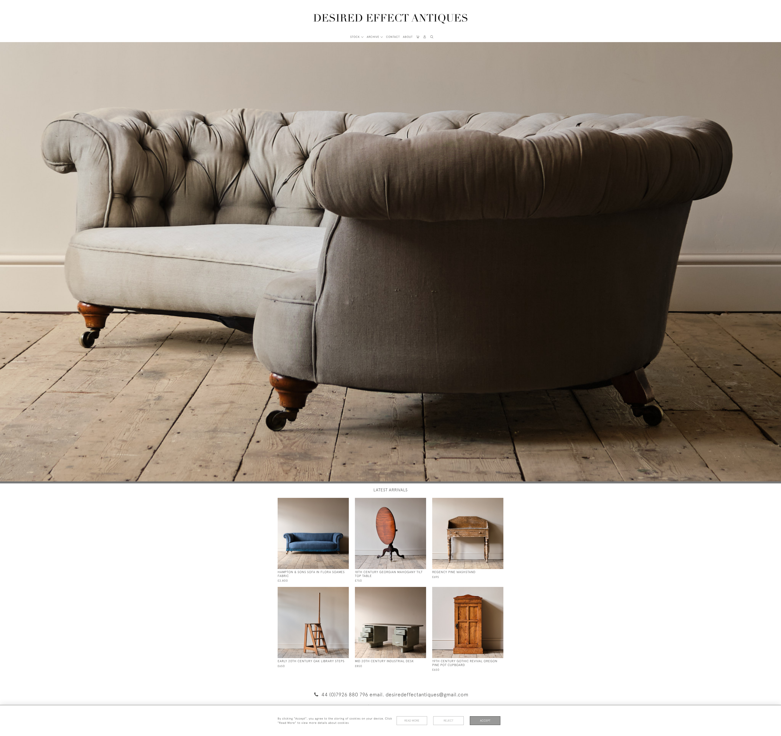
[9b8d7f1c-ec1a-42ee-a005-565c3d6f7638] (491, 590)
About (408, 36)
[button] (425, 37)
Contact (393, 36)
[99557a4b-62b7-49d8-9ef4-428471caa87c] (414, 501)
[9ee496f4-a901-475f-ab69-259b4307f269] (414, 590)
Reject (448, 720)
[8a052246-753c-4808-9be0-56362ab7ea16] (491, 501)
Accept (485, 720)
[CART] (418, 37)
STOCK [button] (355, 36)
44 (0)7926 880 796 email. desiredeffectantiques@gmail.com (394, 694)
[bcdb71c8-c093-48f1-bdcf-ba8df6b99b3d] (336, 590)
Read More (411, 720)
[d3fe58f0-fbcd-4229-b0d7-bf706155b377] (336, 501)
